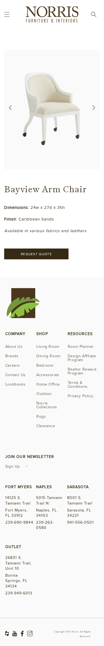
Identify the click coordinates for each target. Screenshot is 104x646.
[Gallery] (52, 109)
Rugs (41, 416)
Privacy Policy (80, 396)
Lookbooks (15, 384)
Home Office (48, 384)
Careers (12, 365)
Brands (12, 356)
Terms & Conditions (78, 384)
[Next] (94, 109)
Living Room (47, 346)
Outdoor (44, 393)
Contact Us (15, 375)
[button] (7, 14)
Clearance (45, 426)
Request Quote (36, 254)
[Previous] (10, 109)
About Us (14, 346)
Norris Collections (46, 405)
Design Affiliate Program (82, 358)
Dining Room (48, 356)
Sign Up (12, 466)
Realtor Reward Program (82, 371)
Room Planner (81, 346)
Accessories (47, 375)
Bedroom (44, 365)
